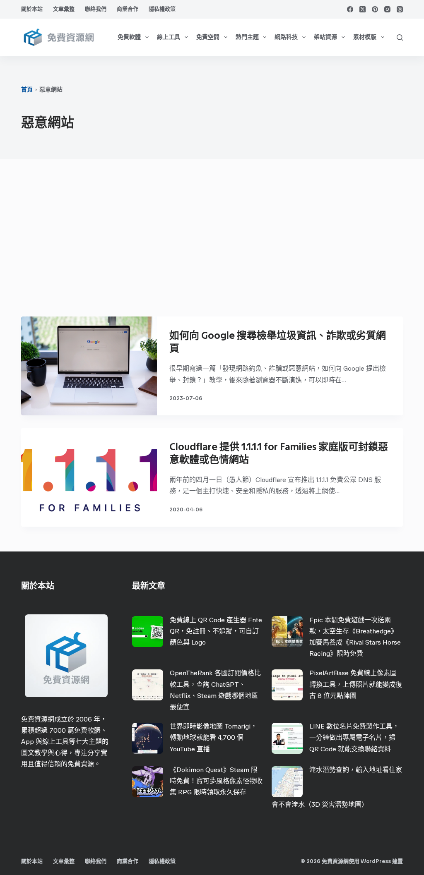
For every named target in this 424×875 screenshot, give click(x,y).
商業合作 (127, 9)
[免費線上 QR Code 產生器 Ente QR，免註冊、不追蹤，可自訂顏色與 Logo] (147, 631)
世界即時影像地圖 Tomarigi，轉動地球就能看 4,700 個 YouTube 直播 (213, 737)
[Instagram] (387, 9)
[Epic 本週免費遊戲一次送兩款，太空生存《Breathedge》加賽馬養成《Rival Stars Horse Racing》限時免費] (287, 631)
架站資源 (325, 37)
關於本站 (32, 9)
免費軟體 (129, 37)
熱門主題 (247, 37)
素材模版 (364, 37)
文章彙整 (64, 9)
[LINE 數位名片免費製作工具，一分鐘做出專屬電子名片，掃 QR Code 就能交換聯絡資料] (287, 738)
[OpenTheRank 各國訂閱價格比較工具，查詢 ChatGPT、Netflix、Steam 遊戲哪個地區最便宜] (147, 684)
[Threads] (400, 9)
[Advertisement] (212, 242)
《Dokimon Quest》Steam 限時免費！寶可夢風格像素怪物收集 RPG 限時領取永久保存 (216, 781)
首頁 (27, 89)
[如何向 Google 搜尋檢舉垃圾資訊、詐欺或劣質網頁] (89, 365)
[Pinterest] (375, 9)
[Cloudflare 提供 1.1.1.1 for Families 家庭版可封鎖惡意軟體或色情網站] (89, 477)
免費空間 (207, 37)
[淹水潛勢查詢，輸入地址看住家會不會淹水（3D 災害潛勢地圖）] (287, 781)
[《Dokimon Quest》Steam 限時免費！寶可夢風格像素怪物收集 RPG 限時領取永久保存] (147, 781)
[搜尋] (400, 37)
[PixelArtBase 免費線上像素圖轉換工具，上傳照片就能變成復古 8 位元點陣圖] (287, 684)
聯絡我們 (95, 9)
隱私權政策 (162, 9)
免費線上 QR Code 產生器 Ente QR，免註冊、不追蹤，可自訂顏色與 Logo (216, 631)
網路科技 (286, 37)
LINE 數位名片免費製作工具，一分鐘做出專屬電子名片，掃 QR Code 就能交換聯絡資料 (354, 737)
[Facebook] (350, 9)
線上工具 (168, 37)
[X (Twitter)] (362, 9)
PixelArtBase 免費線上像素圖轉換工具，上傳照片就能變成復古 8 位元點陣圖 (355, 684)
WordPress (376, 861)
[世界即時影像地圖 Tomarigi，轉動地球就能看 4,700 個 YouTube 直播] (147, 738)
